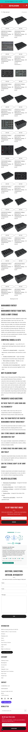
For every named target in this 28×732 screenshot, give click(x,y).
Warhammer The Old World (9, 482)
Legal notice (4, 644)
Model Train (4, 675)
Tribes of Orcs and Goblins (9, 497)
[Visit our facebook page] (1, 698)
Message (4, 594)
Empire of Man (6, 493)
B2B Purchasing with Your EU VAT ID (9, 629)
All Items (3, 633)
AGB (2, 646)
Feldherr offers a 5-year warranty (8, 631)
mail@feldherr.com (5, 685)
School (2, 667)
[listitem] (14, 1)
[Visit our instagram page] (5, 698)
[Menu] (1, 5)
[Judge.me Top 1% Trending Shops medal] (20, 537)
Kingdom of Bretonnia (8, 487)
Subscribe (14, 728)
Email (3, 588)
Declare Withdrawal (7, 652)
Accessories (4, 664)
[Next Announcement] (26, 1)
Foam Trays (3, 673)
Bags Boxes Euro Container (7, 671)
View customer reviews (8, 562)
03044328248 (4, 688)
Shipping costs (4, 636)
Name (3, 582)
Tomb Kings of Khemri (8, 489)
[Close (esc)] (26, 716)
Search (2, 640)
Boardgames (4, 662)
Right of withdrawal (5, 649)
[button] (2, 730)
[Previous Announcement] (2, 1)
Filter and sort (6, 12)
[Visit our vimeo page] (8, 698)
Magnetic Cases (4, 669)
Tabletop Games (4, 660)
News (2, 638)
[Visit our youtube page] (11, 698)
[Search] (23, 5)
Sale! (2, 677)
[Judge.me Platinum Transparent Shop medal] (14, 537)
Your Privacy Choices (6, 642)
